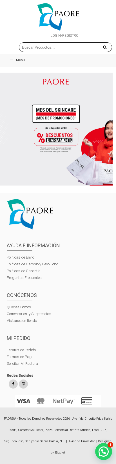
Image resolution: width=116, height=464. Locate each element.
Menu (20, 60)
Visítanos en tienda (22, 320)
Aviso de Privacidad (82, 441)
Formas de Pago (20, 357)
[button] (103, 451)
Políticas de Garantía (24, 271)
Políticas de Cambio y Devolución (33, 264)
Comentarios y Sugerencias (29, 314)
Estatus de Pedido (21, 350)
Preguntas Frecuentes (24, 278)
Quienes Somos (19, 307)
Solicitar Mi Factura (22, 363)
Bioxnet (60, 452)
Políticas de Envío (20, 257)
